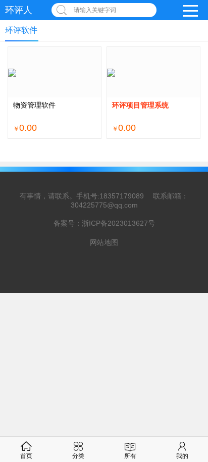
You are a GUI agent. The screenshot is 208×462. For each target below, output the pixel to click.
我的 (182, 455)
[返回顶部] (187, 405)
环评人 (18, 10)
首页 (26, 455)
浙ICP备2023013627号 (118, 223)
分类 (78, 455)
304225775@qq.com (104, 205)
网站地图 (104, 242)
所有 (130, 455)
